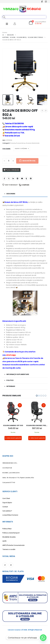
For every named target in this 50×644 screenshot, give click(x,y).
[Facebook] (41, 1)
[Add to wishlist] (20, 405)
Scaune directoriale (32, 143)
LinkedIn (13, 178)
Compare (25, 185)
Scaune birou (20, 143)
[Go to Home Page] (3, 35)
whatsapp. (11, 355)
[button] (4, 17)
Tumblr (26, 178)
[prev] (42, 110)
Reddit (31, 178)
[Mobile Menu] (7, 24)
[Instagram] (45, 1)
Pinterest (18, 178)
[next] (46, 110)
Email (22, 178)
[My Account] (14, 23)
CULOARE (6, 149)
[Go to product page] (13, 412)
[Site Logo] (22, 8)
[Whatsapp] (43, 637)
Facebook (4, 178)
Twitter (9, 178)
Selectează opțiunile (14, 438)
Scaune (12, 143)
